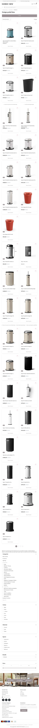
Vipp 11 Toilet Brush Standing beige (28, 288)
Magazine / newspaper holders (10, 580)
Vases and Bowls (7, 575)
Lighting (4, 560)
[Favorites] (34, 4)
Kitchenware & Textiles (8, 589)
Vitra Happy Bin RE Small (8, 234)
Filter (20, 15)
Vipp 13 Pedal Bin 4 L (7, 536)
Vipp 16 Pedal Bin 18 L (25, 482)
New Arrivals (5, 556)
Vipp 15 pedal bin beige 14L (8, 346)
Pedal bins (6, 586)
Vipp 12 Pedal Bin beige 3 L (8, 68)
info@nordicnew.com (7, 697)
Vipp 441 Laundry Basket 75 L (9, 455)
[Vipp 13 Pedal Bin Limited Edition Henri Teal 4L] (10, 31)
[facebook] (3, 700)
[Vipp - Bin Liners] (28, 251)
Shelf (5, 578)
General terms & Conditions (11, 724)
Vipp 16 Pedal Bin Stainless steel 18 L (28, 180)
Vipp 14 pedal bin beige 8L (26, 346)
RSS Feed (30, 724)
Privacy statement (20, 724)
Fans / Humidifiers (7, 593)
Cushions (6, 567)
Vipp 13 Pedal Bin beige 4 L (8, 373)
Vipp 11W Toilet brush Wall (26, 400)
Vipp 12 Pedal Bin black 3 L (26, 68)
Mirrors (5, 572)
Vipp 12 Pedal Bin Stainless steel (27, 40)
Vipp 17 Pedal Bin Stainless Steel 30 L (10, 207)
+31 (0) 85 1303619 (6, 695)
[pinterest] (9, 700)
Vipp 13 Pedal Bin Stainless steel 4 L (10, 152)
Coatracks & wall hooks (8, 570)
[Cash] (12, 721)
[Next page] (23, 546)
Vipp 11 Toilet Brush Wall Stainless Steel (9, 126)
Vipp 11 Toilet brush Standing (8, 427)
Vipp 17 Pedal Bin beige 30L (8, 315)
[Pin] (8, 721)
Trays (5, 591)
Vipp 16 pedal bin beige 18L (26, 315)
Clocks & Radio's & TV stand (9, 581)
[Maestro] (5, 721)
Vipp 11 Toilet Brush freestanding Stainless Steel (27, 126)
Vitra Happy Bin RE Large (26, 207)
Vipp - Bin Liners (24, 261)
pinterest (29, 680)
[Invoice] (15, 721)
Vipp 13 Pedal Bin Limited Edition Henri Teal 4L (9, 41)
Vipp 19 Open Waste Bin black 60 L (28, 373)
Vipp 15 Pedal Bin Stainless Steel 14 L (10, 180)
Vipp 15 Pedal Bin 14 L (7, 509)
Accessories (5, 562)
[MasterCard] (2, 721)
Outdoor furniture (6, 598)
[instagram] (6, 700)
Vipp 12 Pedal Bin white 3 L (8, 95)
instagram (20, 680)
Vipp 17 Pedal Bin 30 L (7, 482)
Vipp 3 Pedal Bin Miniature (8, 261)
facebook (11, 680)
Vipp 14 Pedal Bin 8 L (25, 509)
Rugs (5, 564)
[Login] (32, 4)
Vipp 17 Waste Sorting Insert (26, 95)
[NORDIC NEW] (7, 3)
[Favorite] (17, 244)
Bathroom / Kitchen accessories (10, 588)
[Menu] (2, 7)
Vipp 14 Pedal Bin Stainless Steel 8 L (28, 152)
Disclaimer (26, 724)
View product (10, 46)
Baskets (5, 585)
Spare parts (6, 596)
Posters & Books (7, 583)
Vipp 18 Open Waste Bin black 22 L (10, 400)
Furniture (5, 558)
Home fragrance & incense (9, 577)
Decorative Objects (8, 569)
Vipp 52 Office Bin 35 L (25, 427)
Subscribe (24, 710)
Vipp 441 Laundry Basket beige (9, 288)
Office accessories (7, 594)
